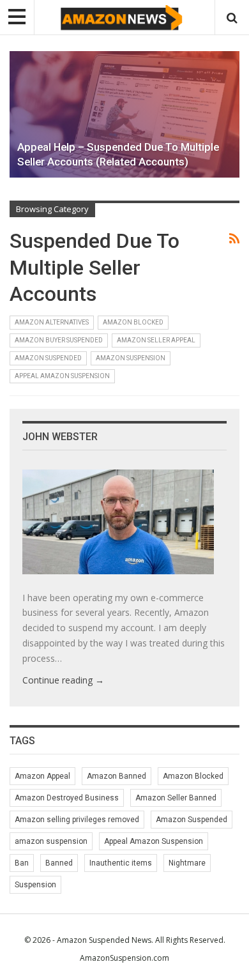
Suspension (35, 884)
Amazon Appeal (42, 776)
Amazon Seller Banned (175, 797)
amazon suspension (51, 841)
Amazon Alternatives (52, 322)
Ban (22, 863)
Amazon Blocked (133, 322)
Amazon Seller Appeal (156, 340)
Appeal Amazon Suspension (62, 375)
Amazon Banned (116, 776)
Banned (59, 863)
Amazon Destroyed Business (67, 797)
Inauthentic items (120, 863)
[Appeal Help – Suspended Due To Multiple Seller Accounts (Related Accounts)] (124, 114)
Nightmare (187, 863)
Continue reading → (63, 680)
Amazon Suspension (130, 358)
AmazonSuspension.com (124, 957)
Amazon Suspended (48, 358)
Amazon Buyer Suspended (59, 340)
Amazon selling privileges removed (77, 819)
